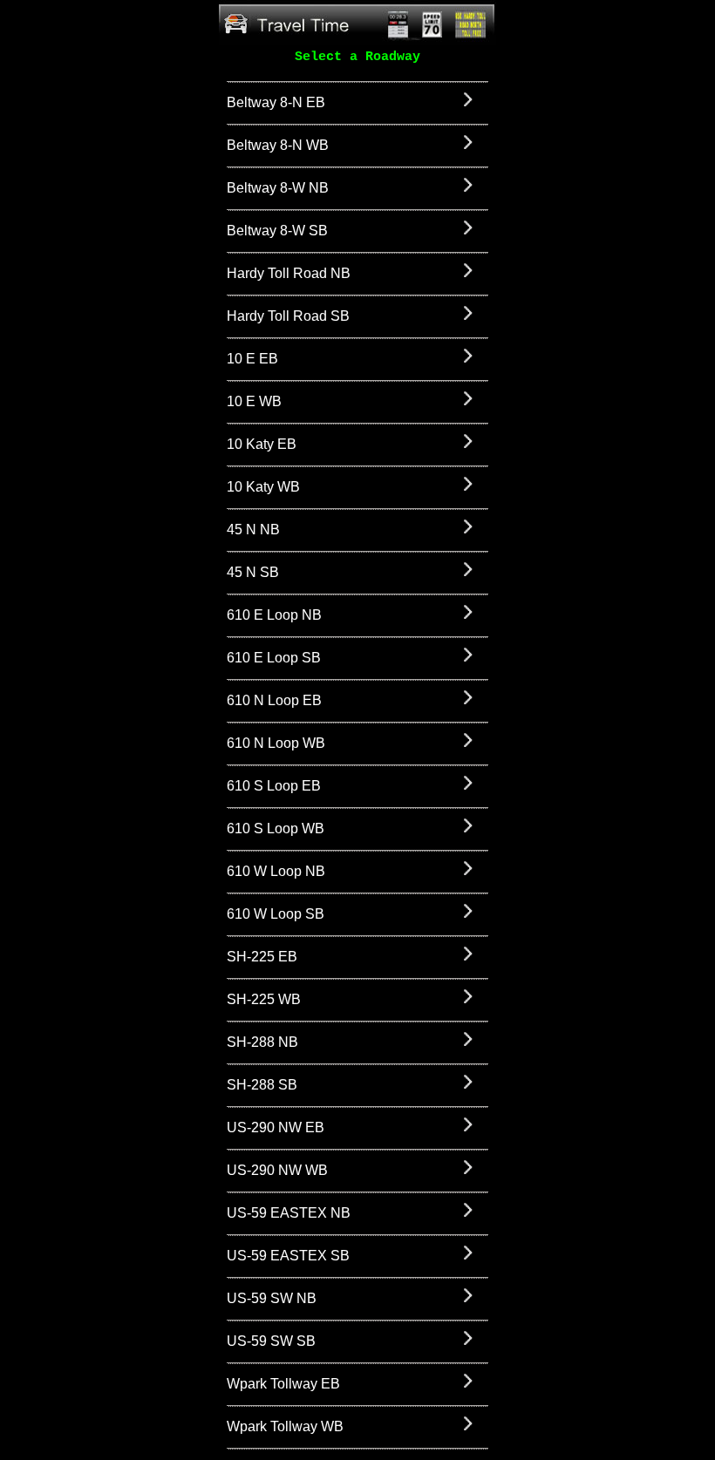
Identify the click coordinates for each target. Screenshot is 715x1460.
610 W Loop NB (276, 871)
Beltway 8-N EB (276, 102)
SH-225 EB (262, 956)
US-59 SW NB (272, 1298)
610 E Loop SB (274, 657)
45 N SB (253, 572)
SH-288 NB (262, 1042)
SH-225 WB (264, 999)
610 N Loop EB (274, 700)
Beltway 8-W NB (278, 187)
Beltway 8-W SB (277, 230)
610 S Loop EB (274, 785)
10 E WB (254, 401)
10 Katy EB (261, 444)
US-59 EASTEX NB (289, 1212)
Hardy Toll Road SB (288, 316)
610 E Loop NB (274, 615)
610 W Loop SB (275, 914)
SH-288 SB (262, 1084)
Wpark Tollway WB (285, 1426)
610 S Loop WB (275, 828)
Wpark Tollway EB (283, 1383)
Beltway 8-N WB (278, 145)
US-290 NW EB (275, 1127)
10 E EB (252, 358)
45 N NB (253, 529)
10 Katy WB (263, 486)
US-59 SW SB (271, 1341)
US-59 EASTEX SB (288, 1255)
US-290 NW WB (277, 1170)
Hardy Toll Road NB (289, 273)
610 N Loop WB (276, 743)
